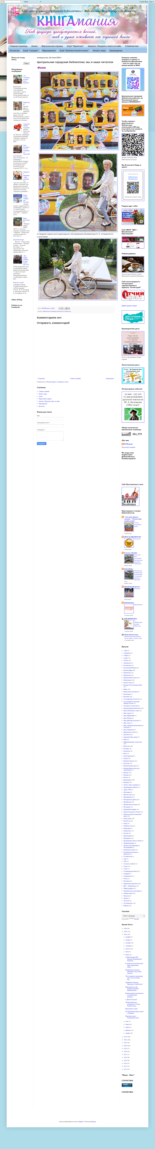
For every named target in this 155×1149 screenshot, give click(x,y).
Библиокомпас (129, 603)
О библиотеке (132, 46)
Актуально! (137, 539)
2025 (125, 931)
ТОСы (125, 878)
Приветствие (26, 103)
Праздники (127, 838)
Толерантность (128, 876)
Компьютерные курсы (130, 766)
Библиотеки (46, 311)
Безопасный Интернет (130, 668)
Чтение (126, 898)
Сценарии (126, 874)
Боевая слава (127, 682)
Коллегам (14, 51)
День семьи (127, 723)
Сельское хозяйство (130, 864)
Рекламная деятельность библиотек (60, 311)
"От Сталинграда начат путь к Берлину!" (26, 79)
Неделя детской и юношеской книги (132, 815)
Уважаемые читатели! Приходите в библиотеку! (134, 983)
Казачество (127, 751)
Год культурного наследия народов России (131, 702)
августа (128, 949)
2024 (125, 934)
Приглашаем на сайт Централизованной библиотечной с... (132, 988)
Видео (125, 689)
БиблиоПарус (128, 569)
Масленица (127, 792)
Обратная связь (128, 826)
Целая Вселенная (18, 240)
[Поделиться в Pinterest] (69, 308)
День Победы (128, 718)
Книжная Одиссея (129, 761)
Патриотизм (127, 831)
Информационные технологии (133, 742)
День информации (129, 715)
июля (127, 952)
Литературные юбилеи (130, 787)
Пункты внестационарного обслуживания (132, 846)
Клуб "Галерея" (30, 51)
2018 (125, 1051)
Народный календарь (130, 809)
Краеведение (116, 51)
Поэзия (126, 833)
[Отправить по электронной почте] (59, 308)
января (128, 1033)
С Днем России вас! (131, 999)
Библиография (128, 670)
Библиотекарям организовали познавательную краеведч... (134, 995)
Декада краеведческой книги (132, 708)
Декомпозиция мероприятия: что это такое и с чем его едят (133, 637)
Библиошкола (128, 680)
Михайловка (127, 802)
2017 (125, 1054)
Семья (125, 866)
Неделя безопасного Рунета (132, 812)
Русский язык (128, 856)
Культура (126, 782)
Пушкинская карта (129, 850)
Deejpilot (80, 1121)
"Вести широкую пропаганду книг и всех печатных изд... (134, 978)
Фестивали (127, 881)
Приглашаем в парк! (131, 1009)
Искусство (127, 746)
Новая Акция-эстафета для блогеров (26, 198)
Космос (126, 777)
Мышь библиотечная (131, 635)
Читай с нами (99, 51)
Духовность (127, 734)
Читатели (126, 896)
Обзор (125, 823)
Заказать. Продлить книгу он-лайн (104, 46)
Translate (136, 919)
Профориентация (129, 843)
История (126, 749)
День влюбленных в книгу (132, 710)
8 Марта (126, 655)
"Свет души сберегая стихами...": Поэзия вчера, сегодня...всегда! (133, 519)
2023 (125, 1037)
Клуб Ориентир (128, 756)
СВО (125, 861)
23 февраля (127, 653)
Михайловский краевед (132, 587)
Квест (125, 753)
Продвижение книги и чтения (132, 841)
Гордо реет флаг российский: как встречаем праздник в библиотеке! (138, 559)
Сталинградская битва (130, 871)
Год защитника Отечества (131, 699)
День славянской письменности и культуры (133, 726)
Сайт (125, 859)
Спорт (125, 869)
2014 (125, 1063)
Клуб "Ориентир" (75, 46)
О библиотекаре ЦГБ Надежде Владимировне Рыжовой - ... (133, 959)
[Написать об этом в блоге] (62, 308)
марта (127, 1027)
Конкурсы (127, 775)
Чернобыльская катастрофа (132, 891)
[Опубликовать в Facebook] (66, 308)
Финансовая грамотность (131, 883)
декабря (128, 937)
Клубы (126, 758)
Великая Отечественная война (133, 685)
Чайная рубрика (128, 888)
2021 (125, 1043)
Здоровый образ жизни (130, 737)
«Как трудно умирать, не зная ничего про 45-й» (26, 260)
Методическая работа (130, 799)
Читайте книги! (128, 893)
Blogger (93, 1121)
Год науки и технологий (131, 706)
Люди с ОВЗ (127, 790)
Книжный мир (138, 604)
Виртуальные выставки (131, 692)
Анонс (34, 46)
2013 (125, 1066)
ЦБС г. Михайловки (130, 886)
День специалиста (129, 730)
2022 (125, 1040)
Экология (126, 901)
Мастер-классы (128, 794)
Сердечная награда (26, 124)
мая (127, 1021)
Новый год (127, 821)
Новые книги (128, 818)
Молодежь (127, 807)
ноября (128, 940)
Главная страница (18, 46)
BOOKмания (128, 444)
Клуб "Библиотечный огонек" (74, 51)
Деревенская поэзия (130, 732)
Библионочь (127, 673)
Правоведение (128, 836)
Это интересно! (128, 903)
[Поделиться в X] (64, 308)
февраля (128, 1030)
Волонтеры (127, 694)
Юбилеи (126, 906)
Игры (125, 739)
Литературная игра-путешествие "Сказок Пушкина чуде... (132, 1004)
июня (127, 955)
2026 (125, 928)
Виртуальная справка (52, 46)
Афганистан (127, 663)
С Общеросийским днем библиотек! (138, 623)
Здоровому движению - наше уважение (26, 175)
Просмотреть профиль (128, 447)
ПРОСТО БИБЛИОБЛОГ (132, 537)
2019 (125, 1048)
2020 (125, 1046)
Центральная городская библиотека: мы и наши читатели (133, 971)
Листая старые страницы (131, 785)
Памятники (127, 828)
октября (128, 943)
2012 (125, 1069)
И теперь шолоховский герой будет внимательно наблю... (134, 965)
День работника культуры (131, 720)
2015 (125, 1060)
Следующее (41, 378)
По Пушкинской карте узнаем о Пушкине (134, 1012)
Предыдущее (110, 378)
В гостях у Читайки (130, 553)
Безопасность (128, 665)
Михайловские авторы (130, 804)
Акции (126, 658)
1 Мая (125, 651)
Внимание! (137, 588)
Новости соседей (18, 282)
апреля (128, 1024)
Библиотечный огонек (130, 678)
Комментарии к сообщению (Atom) (57, 382)
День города (127, 713)
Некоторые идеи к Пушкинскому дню (132, 1017)
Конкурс (126, 772)
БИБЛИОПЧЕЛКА (130, 619)
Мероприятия (49, 51)
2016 (125, 1057)
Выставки (126, 696)
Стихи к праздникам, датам (137, 524)
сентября (128, 946)
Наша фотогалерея (26, 220)
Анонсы (126, 660)
